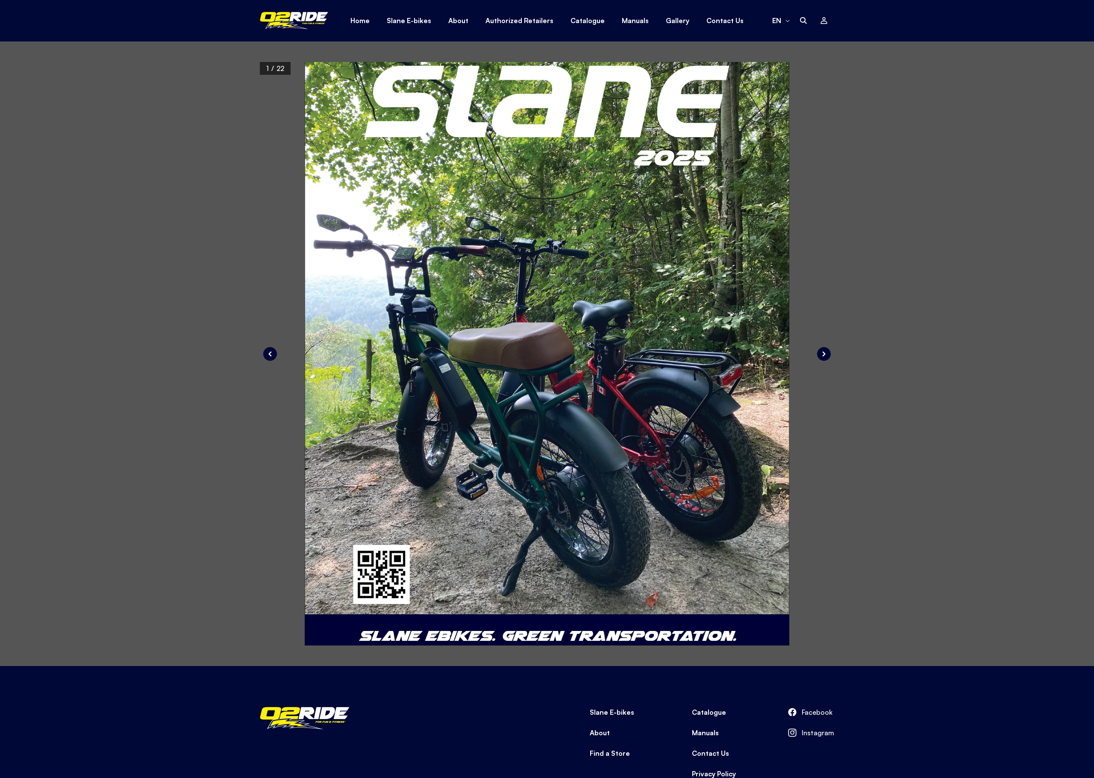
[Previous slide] (270, 354)
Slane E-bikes (612, 712)
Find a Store (610, 753)
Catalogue (709, 712)
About (600, 732)
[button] (803, 20)
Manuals (705, 732)
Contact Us (710, 753)
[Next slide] (824, 354)
